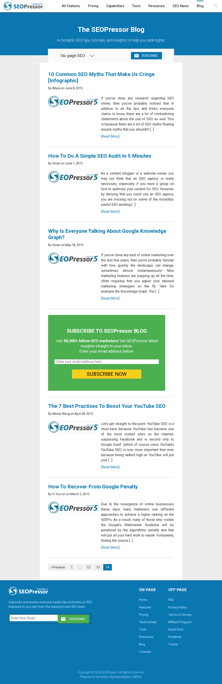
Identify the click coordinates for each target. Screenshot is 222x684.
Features (145, 607)
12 (88, 567)
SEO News (181, 6)
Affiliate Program (180, 622)
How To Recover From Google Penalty (93, 487)
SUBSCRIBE (150, 55)
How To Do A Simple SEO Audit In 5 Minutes (99, 156)
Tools (136, 6)
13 (98, 567)
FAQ (171, 599)
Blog (200, 6)
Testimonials (148, 622)
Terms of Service (180, 614)
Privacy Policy (177, 607)
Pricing (93, 6)
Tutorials (145, 651)
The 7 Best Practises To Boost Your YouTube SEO (106, 406)
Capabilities (115, 6)
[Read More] (110, 136)
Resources (156, 6)
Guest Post (175, 629)
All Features (71, 6)
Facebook (174, 637)
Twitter (173, 644)
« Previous (58, 567)
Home (143, 599)
